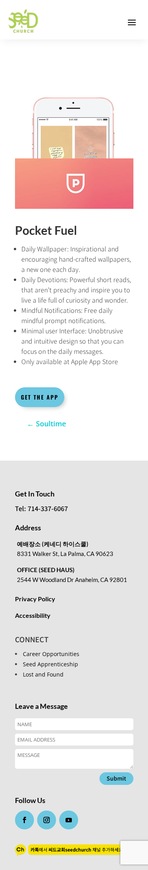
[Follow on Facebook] (24, 820)
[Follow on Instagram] (46, 820)
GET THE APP (39, 397)
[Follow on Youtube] (68, 820)
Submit (116, 778)
